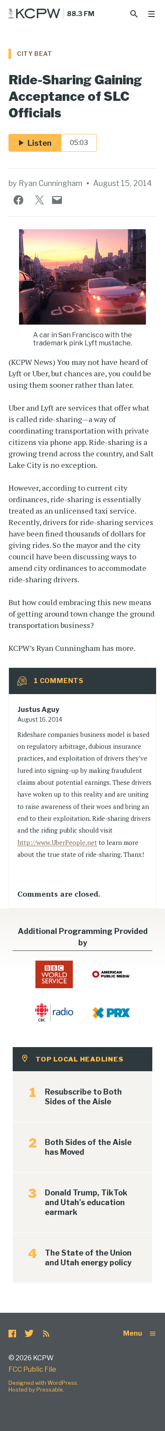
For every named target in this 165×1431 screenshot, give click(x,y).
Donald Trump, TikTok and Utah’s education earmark (86, 1202)
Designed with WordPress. (43, 1382)
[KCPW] (34, 13)
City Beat (34, 53)
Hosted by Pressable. (36, 1389)
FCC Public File (32, 1369)
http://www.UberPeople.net (57, 842)
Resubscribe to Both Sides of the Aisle (83, 1096)
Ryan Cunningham (50, 183)
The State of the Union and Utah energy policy (88, 1257)
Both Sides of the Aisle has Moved (88, 1147)
